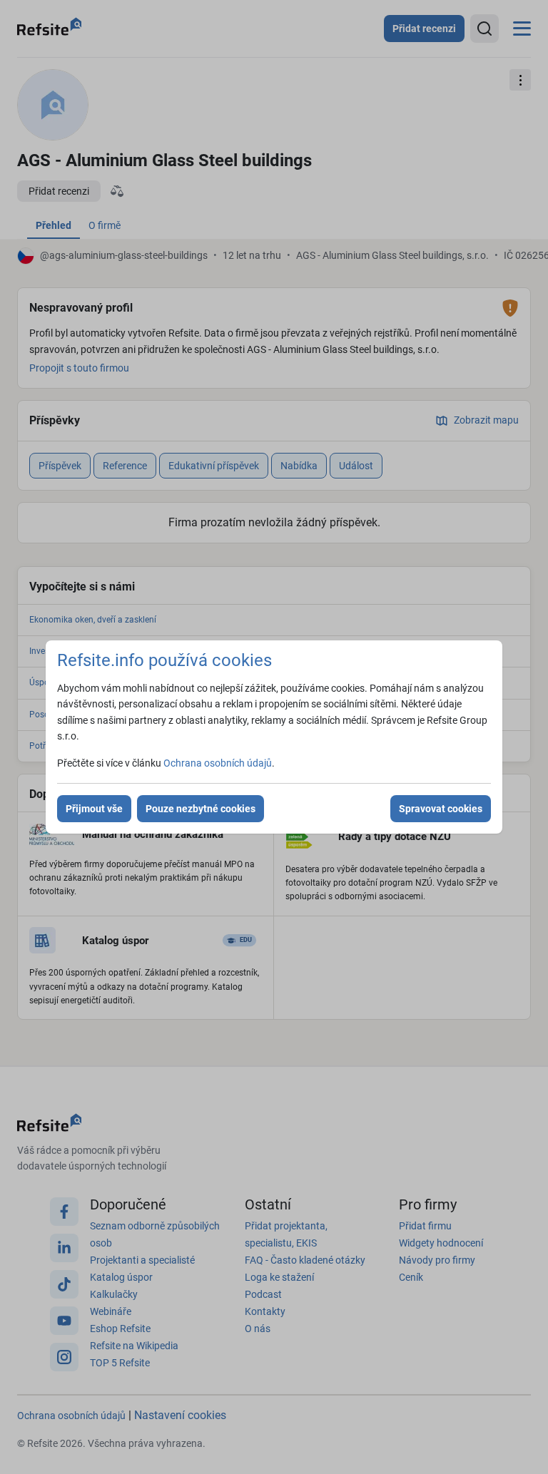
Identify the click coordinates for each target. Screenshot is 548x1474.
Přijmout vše (94, 808)
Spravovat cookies (440, 808)
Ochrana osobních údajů (217, 763)
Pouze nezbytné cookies (200, 808)
